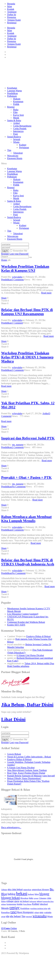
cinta (49, 898)
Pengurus (11, 17)
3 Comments (18, 370)
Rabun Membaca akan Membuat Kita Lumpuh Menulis (26, 519)
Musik (16, 117)
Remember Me (20, 250)
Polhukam (12, 96)
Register (5, 253)
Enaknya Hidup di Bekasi (38, 636)
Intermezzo (18, 131)
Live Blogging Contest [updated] (22, 614)
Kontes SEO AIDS (16, 625)
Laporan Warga (14, 90)
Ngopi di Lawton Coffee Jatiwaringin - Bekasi (29, 756)
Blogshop (24, 898)
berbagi (31, 894)
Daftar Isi (11, 14)
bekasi (21, 893)
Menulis (5, 908)
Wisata (16, 142)
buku (31, 898)
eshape (10, 901)
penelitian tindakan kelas (38, 908)
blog (37, 894)
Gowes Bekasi (14, 754)
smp (41, 912)
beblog (12, 893)
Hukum (16, 98)
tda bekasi (15, 916)
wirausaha (40, 916)
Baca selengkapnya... (11, 827)
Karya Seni (18, 115)
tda (7, 916)
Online (9, 928)
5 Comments (18, 279)
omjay (14, 907)
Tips (9, 150)
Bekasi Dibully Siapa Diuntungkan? (24, 778)
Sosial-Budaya (14, 136)
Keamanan (18, 101)
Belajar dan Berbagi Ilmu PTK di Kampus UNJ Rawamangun (27, 312)
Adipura (4, 890)
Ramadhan (5, 912)
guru (16, 901)
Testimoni (11, 12)
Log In (5, 251)
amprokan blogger (40, 889)
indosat (39, 901)
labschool (44, 904)
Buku (15, 109)
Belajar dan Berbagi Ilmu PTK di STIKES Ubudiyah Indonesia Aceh (27, 562)
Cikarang (42, 898)
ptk (49, 908)
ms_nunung (17, 444)
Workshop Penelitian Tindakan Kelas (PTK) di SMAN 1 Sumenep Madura (27, 357)
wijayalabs (17, 277)
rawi (13, 912)
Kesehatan (12, 88)
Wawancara (12, 155)
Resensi (10, 107)
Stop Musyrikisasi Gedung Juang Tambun (27, 770)
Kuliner (22, 145)
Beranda (11, 3)
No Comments (19, 486)
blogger (44, 894)
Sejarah (16, 139)
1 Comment (17, 323)
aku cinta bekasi (15, 889)
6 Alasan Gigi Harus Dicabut (30, 655)
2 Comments (18, 447)
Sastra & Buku (14, 120)
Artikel (16, 123)
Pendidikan (12, 93)
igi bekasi (24, 901)
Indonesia (32, 901)
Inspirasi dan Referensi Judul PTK (28, 438)
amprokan (27, 889)
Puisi (15, 134)
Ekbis (3, 901)
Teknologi (18, 153)
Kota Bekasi (27, 904)
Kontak (10, 9)
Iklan (9, 6)
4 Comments (18, 530)
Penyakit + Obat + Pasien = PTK (26, 477)
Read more (46, 293)
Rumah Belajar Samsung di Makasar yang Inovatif (31, 775)
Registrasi (11, 22)
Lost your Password (19, 253)
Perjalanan (24, 147)
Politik (16, 104)
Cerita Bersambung (22, 126)
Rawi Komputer (25, 912)
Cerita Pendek (19, 128)
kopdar (20, 904)
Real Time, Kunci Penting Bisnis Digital (26, 773)
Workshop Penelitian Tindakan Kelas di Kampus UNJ (25, 268)
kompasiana (11, 904)
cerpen (36, 898)
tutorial (29, 916)
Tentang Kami (14, 20)
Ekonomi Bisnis (14, 158)
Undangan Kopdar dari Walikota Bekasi (26, 622)
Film (15, 112)
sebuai (36, 912)
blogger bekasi (10, 898)
